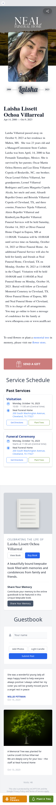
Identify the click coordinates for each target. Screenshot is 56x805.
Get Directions (17, 422)
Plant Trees (39, 422)
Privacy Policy (19, 791)
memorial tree (41, 337)
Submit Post (28, 656)
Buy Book (32, 555)
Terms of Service (36, 791)
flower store (38, 342)
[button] (28, 728)
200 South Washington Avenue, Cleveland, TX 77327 (29, 415)
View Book (15, 555)
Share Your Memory (20, 603)
